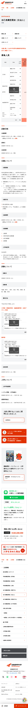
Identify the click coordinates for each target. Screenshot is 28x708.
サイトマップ (4, 683)
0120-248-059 (17, 532)
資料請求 (3, 687)
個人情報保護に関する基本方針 (6, 690)
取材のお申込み (4, 694)
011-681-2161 (13, 673)
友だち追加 (15, 497)
